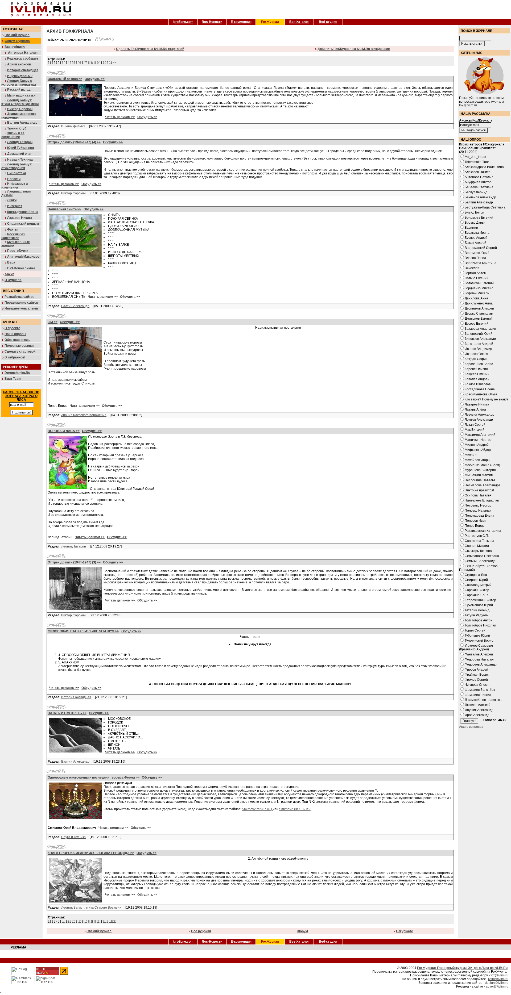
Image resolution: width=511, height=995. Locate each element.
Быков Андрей (475, 243)
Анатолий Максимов (23, 256)
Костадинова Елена (22, 212)
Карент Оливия (476, 369)
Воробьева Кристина (480, 263)
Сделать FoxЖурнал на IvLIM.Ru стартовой (150, 49)
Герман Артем (475, 273)
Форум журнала (17, 41)
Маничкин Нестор (478, 440)
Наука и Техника (20, 159)
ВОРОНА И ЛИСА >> (64, 431)
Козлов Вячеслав (478, 384)
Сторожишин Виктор (480, 600)
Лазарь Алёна (475, 409)
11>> (112, 63)
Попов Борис (474, 526)
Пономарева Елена (479, 515)
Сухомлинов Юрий (479, 605)
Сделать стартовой (20, 351)
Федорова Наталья (479, 659)
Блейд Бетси (474, 212)
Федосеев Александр (481, 664)
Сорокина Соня (476, 595)
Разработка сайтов (19, 297)
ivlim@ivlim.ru (498, 979)
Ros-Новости (212, 22)
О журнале (13, 280)
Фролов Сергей (476, 680)
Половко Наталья (478, 510)
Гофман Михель (477, 293)
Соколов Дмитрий (478, 585)
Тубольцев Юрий (477, 635)
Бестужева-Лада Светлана (485, 207)
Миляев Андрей (477, 445)
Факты (12, 229)
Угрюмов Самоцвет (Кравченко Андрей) (476, 647)
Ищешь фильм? (19, 76)
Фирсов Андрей (476, 669)
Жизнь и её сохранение (12, 135)
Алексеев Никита (478, 172)
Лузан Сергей (475, 425)
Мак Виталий (474, 430)
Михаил (470, 455)
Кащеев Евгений (477, 374)
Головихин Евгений (479, 283)
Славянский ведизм (23, 223)
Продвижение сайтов (21, 302)
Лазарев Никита (19, 218)
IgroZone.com (183, 22)
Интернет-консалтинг (21, 308)
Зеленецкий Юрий (478, 334)
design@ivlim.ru (496, 983)
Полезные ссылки (19, 346)
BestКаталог (299, 22)
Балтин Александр (22, 122)
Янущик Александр (479, 710)
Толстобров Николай (480, 625)
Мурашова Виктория (480, 470)
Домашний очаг (19, 154)
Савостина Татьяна (479, 541)
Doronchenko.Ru (17, 373)
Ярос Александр (477, 715)
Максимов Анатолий (480, 435)
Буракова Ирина (477, 233)
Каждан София (476, 359)
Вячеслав (472, 268)
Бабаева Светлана (479, 187)
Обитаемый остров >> (65, 79)
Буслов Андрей (476, 238)
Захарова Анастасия (480, 329)
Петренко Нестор (478, 505)
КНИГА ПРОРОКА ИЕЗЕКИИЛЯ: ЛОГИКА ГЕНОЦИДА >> (91, 853)
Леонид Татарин (19, 142)
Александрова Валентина (484, 167)
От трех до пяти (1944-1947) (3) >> (74, 562)
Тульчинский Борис (479, 640)
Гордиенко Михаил (479, 288)
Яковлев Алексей (478, 705)
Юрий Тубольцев (20, 148)
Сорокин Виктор (477, 590)
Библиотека (16, 173)
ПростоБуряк (17, 251)
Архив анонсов (19, 64)
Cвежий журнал (99, 931)
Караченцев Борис (479, 364)
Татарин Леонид (477, 610)
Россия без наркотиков (13, 236)
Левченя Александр (479, 414)
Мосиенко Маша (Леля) (482, 465)
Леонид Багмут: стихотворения (16, 166)
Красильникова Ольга (481, 394)
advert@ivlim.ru (497, 986)
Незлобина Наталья (480, 480)
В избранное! (15, 357)
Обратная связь (17, 340)
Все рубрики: (15, 47)
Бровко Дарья (475, 222)
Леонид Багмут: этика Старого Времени (20, 102)
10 (104, 63)
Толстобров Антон (478, 620)
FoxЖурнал (270, 22)
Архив (9, 274)
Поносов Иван (475, 520)
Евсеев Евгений (476, 323)
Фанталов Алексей (479, 654)
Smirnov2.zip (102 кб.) (295, 809)
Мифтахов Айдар (478, 450)
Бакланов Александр (480, 197)
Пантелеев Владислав (482, 500)
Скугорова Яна (476, 575)
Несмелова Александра (483, 485)
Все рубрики (201, 931)
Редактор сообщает (22, 58)
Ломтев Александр (479, 419)
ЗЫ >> (52, 322)
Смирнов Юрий (476, 580)
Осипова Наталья (478, 495)
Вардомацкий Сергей (481, 248)
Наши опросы (15, 334)
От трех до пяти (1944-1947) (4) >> (74, 142)
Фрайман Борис (477, 674)
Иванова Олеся (476, 354)
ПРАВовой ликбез (21, 268)
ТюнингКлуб (16, 128)
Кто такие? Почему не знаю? (486, 399)
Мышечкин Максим (479, 475)
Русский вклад (19, 89)
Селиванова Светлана (482, 556)
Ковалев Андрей (477, 379)
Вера (11, 262)
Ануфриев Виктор (478, 182)
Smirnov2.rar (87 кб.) (257, 809)
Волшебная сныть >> (64, 209)
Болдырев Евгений (479, 217)
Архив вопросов (471, 727)
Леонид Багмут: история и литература (18, 82)
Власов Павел (475, 258)
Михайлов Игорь (477, 460)
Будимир (471, 227)
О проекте (12, 328)
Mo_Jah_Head (475, 157)
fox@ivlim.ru (468, 105)
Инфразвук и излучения (14, 185)
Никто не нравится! (479, 490)
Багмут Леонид (476, 192)
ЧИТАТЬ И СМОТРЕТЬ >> (67, 713)
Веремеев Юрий (477, 253)
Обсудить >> (95, 79)
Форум (302, 931)
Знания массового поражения (83, 415)
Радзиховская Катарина (483, 531)
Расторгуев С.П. (477, 536)
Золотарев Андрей (479, 344)
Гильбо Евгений (476, 278)
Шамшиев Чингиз (478, 695)
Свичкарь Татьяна (478, 551)
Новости (13, 179)
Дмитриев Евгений (479, 318)
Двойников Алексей (479, 308)
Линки (12, 200)
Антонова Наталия (22, 53)
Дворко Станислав (479, 313)
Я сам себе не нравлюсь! (483, 700)
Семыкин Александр (480, 561)
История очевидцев (22, 70)
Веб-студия (328, 22)
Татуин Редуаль (476, 615)
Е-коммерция (241, 22)
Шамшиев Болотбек (480, 690)
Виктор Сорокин (19, 109)
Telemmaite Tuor (477, 162)
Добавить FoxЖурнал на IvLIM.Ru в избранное (354, 49)
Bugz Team (13, 379)
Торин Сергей (475, 630)
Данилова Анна (476, 298)
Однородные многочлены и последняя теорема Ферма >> (93, 777)
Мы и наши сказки (21, 95)
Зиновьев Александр (480, 339)
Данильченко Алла (479, 303)
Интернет (14, 206)
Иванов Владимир (478, 349)
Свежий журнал (17, 35)
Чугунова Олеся (477, 685)
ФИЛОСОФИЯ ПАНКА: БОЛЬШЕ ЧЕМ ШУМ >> (83, 631)
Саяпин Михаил (477, 546)
